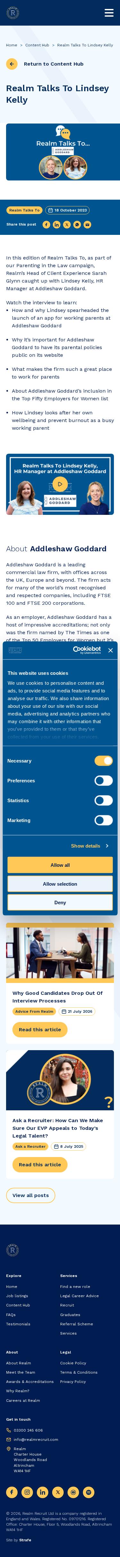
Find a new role (75, 1286)
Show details (85, 846)
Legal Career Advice (79, 1296)
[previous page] (12, 64)
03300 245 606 (28, 1430)
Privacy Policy (73, 1381)
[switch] (103, 780)
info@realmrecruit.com (36, 1439)
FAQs (11, 1315)
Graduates (70, 1315)
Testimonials (18, 1324)
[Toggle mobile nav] (109, 13)
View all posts (30, 1195)
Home (11, 45)
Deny (60, 902)
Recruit (67, 1305)
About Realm (18, 1363)
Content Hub (37, 45)
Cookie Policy (73, 1363)
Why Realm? (17, 1391)
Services (68, 1333)
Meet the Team (20, 1372)
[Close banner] (110, 650)
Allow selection (60, 883)
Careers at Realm (23, 1400)
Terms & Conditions (79, 1372)
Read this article (40, 1029)
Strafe (25, 1540)
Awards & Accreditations (30, 1381)
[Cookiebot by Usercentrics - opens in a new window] (75, 650)
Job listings (17, 1296)
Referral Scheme (76, 1324)
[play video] (60, 484)
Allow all (60, 865)
